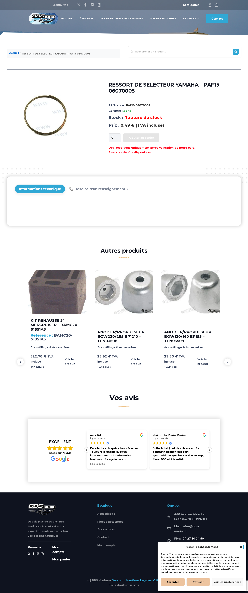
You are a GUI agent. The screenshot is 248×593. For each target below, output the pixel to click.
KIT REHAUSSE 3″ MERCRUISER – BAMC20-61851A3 (55, 325)
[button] (241, 547)
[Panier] (216, 5)
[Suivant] (227, 361)
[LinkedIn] (92, 5)
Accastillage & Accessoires (50, 347)
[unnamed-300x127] (42, 509)
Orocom (117, 580)
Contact (103, 537)
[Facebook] (85, 5)
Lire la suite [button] (97, 464)
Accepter (173, 582)
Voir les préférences (227, 582)
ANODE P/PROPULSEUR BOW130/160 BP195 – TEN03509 (187, 336)
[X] (78, 5)
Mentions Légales (139, 580)
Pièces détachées (110, 521)
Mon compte (106, 545)
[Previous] (20, 361)
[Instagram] (99, 5)
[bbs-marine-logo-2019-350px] (43, 18)
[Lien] (211, 5)
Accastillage (106, 513)
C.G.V (157, 580)
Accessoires (106, 529)
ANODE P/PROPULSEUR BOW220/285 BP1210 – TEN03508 (120, 336)
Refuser (198, 582)
